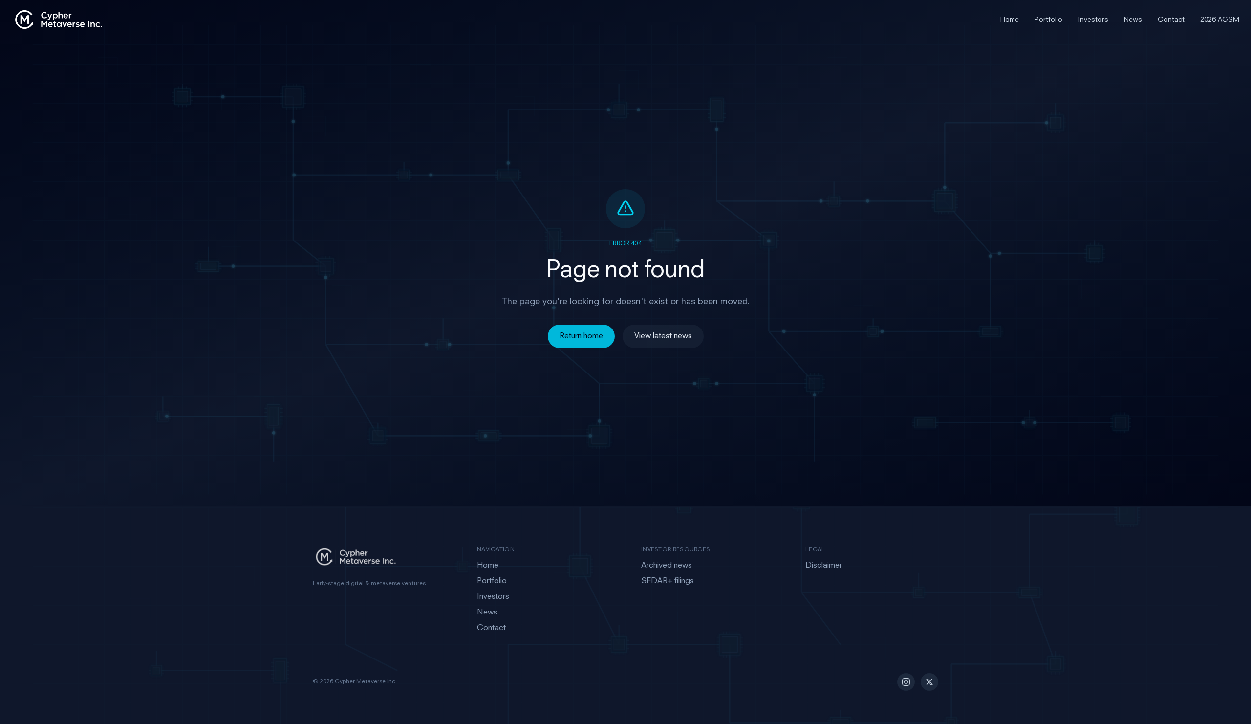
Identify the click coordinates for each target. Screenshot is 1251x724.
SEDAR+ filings (667, 581)
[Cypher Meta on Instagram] (906, 682)
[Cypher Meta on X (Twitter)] (929, 682)
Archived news (666, 566)
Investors (1093, 19)
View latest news (663, 336)
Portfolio (1048, 19)
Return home (581, 336)
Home (1009, 19)
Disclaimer (823, 566)
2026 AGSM (1219, 19)
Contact (1171, 19)
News (1133, 19)
